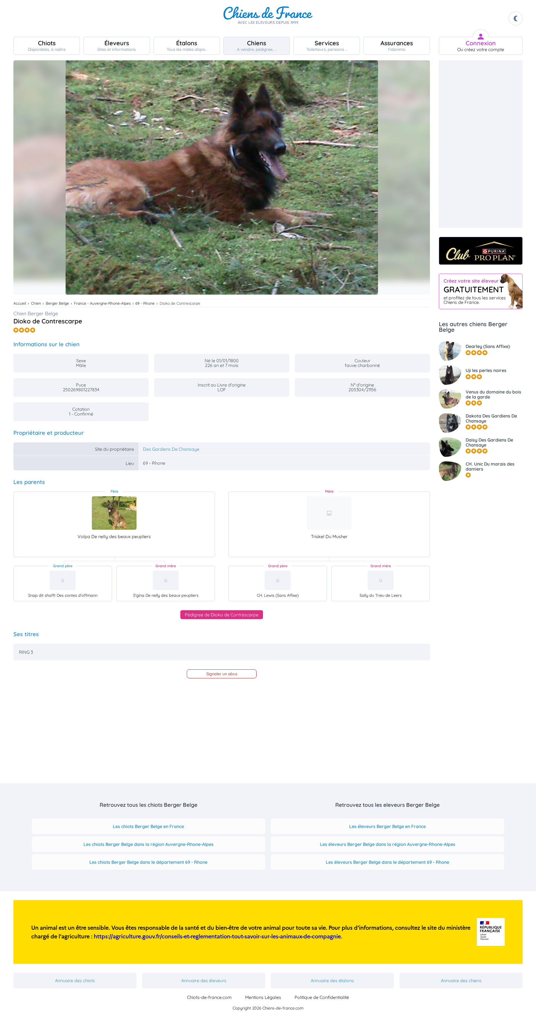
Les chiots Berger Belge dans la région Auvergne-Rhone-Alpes (148, 844)
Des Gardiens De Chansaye (171, 449)
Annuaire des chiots (75, 980)
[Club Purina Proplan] (481, 251)
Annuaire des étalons (332, 980)
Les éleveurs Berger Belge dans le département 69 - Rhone (387, 862)
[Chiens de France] (268, 18)
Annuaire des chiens (461, 980)
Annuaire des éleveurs (203, 980)
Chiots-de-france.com (209, 997)
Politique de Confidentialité (322, 997)
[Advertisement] (481, 144)
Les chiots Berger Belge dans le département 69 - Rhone (148, 862)
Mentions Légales (263, 997)
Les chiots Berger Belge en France (148, 826)
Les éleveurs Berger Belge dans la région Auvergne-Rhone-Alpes (387, 844)
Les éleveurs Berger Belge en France (387, 826)
